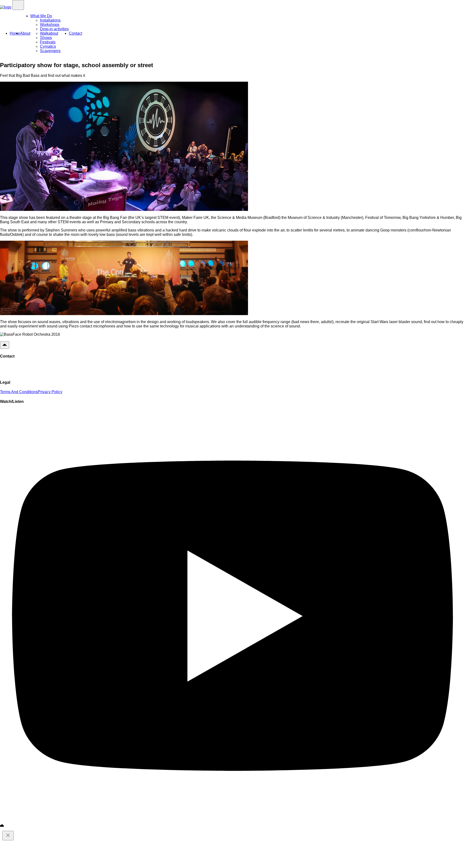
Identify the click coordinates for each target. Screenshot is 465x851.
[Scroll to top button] (4, 345)
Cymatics (48, 46)
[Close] (8, 835)
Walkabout (49, 33)
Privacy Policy (50, 392)
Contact (75, 33)
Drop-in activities (54, 29)
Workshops (49, 25)
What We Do (41, 16)
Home (15, 33)
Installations (50, 20)
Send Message (20, 369)
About (25, 33)
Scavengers (50, 51)
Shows (46, 38)
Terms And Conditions (19, 392)
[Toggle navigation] (18, 5)
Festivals (47, 42)
